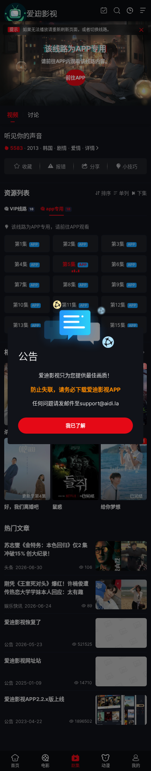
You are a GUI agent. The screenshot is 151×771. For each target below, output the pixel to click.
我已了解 (75, 425)
